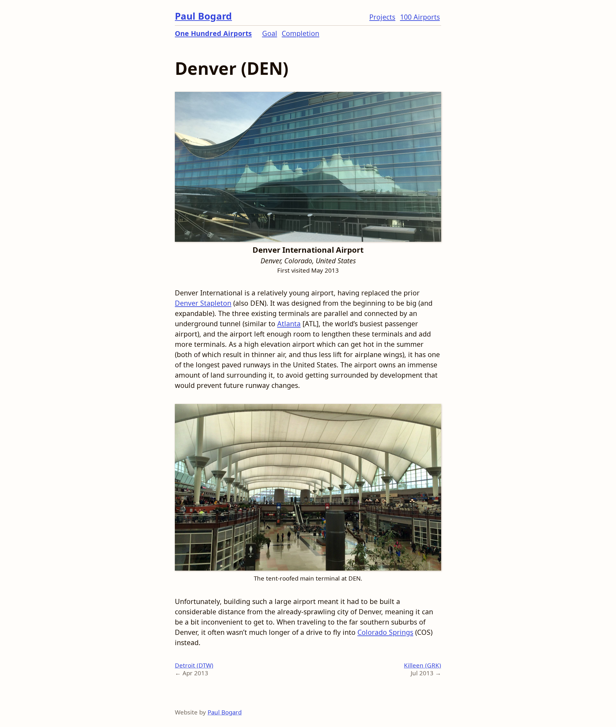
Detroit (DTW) (194, 665)
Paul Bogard (203, 16)
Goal (269, 33)
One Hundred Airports (213, 33)
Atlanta (289, 323)
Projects (382, 17)
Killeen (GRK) (422, 665)
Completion (300, 33)
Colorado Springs (385, 632)
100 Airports (420, 17)
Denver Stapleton (203, 303)
